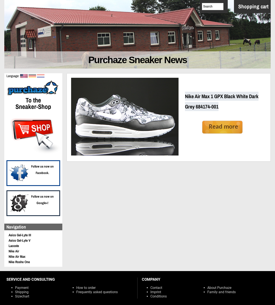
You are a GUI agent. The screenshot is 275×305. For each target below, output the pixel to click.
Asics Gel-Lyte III (20, 235)
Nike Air (14, 251)
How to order (86, 288)
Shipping (22, 292)
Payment (22, 288)
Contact (156, 288)
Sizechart (22, 296)
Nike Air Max (17, 256)
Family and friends (221, 292)
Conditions (158, 296)
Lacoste (14, 245)
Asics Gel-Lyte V (20, 240)
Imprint (155, 292)
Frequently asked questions (97, 292)
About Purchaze (219, 288)
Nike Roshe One (19, 261)
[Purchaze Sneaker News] (33, 95)
